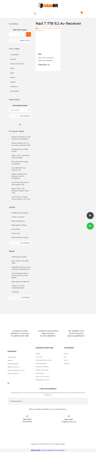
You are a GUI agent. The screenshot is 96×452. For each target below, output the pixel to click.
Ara (28, 34)
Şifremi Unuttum (13, 367)
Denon (66, 353)
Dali (65, 357)
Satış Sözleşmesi (41, 363)
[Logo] (48, 5)
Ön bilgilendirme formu (44, 360)
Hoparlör (13, 59)
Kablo (12, 73)
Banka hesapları (13, 363)
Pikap (12, 68)
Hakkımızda (12, 357)
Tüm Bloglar (25, 297)
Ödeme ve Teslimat (42, 367)
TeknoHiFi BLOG (13, 373)
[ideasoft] (35, 450)
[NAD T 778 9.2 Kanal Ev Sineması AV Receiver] (48, 39)
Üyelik (38, 353)
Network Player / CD (17, 64)
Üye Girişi (39, 357)
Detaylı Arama (24, 40)
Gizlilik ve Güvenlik (42, 370)
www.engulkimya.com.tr (16, 370)
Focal (65, 360)
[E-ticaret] (48, 450)
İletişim (10, 360)
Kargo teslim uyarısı (42, 380)
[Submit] (84, 401)
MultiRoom (14, 86)
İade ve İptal (40, 373)
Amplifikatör (14, 54)
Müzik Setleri (14, 91)
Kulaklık (13, 82)
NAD (39, 54)
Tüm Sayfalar (25, 243)
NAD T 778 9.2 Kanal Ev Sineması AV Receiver (46, 59)
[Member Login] (57, 13)
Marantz (67, 363)
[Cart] (79, 13)
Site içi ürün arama (42, 376)
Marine (12, 77)
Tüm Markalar (25, 116)
